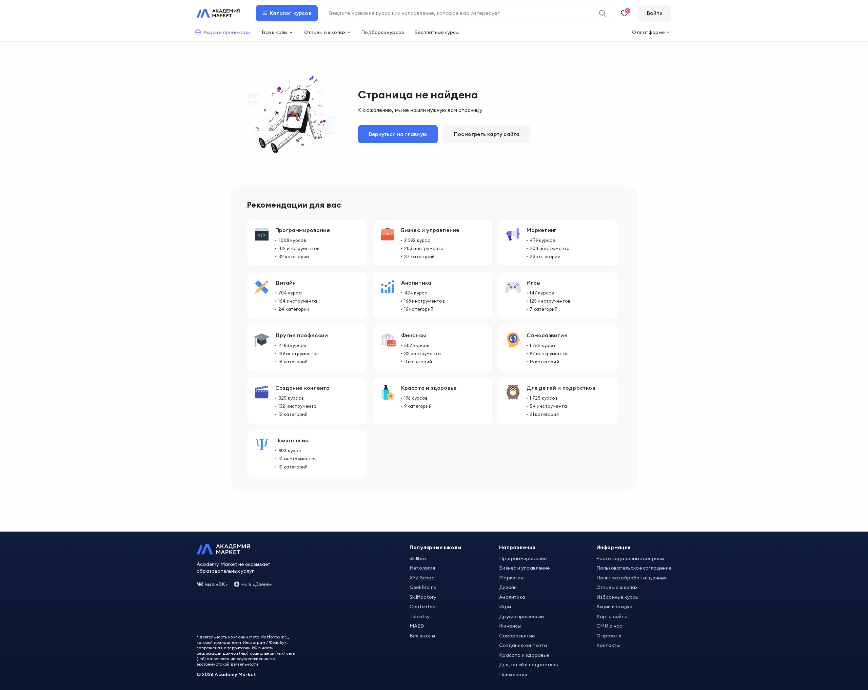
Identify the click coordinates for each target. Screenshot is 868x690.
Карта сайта (612, 616)
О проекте (609, 636)
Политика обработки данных (631, 578)
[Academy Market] (218, 13)
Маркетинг (512, 578)
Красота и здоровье (524, 655)
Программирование (523, 558)
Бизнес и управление (524, 568)
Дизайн (508, 587)
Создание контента (523, 645)
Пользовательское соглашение (633, 568)
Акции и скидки (614, 606)
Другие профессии (521, 616)
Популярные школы (435, 547)
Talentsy (420, 616)
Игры (505, 606)
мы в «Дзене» (256, 584)
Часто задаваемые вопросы (630, 558)
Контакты (608, 645)
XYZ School (423, 578)
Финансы (510, 626)
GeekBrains (423, 587)
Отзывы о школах (617, 587)
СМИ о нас (609, 626)
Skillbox (418, 558)
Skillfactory (423, 597)
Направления (517, 547)
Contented (423, 606)
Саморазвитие (517, 636)
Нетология (422, 568)
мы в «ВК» (216, 584)
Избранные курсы (617, 597)
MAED (417, 626)
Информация (613, 547)
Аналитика (512, 597)
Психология (513, 674)
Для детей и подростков (528, 665)
